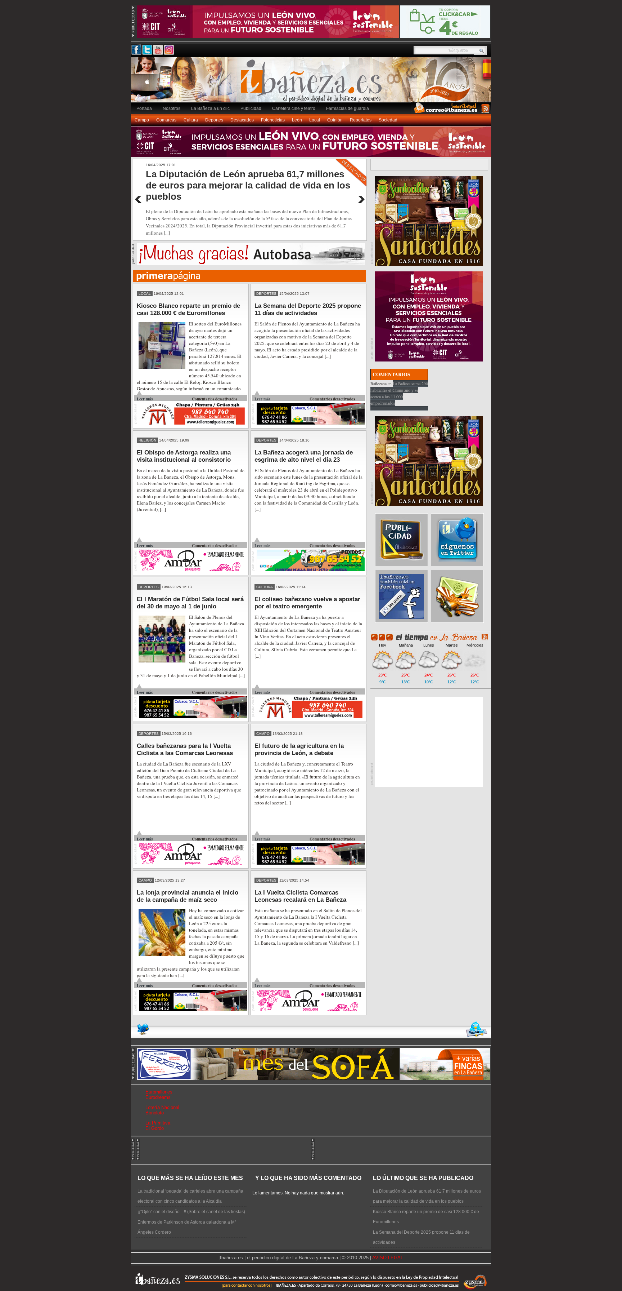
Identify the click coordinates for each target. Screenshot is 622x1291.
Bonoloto (154, 1112)
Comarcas (166, 120)
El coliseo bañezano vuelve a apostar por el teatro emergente (307, 603)
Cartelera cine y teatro (293, 108)
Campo (142, 120)
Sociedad (388, 120)
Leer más (145, 399)
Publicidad (250, 108)
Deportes (214, 120)
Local (314, 120)
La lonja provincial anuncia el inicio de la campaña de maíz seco (187, 896)
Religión (147, 440)
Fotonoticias (273, 120)
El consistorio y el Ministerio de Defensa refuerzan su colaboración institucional (234, 180)
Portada (144, 108)
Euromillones (158, 1092)
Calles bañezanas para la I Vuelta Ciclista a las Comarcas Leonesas (185, 749)
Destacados (242, 120)
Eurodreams (158, 1097)
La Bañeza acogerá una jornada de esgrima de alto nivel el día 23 (303, 456)
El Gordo (154, 1128)
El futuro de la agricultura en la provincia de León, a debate (299, 749)
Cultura (191, 120)
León (297, 120)
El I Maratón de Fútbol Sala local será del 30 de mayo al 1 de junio (190, 603)
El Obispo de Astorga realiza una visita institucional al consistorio (184, 456)
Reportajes (360, 120)
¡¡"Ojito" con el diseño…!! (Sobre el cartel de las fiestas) (191, 1211)
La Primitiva (157, 1123)
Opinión (335, 120)
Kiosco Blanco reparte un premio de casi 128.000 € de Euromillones (188, 309)
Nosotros (171, 108)
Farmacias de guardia (347, 108)
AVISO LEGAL (387, 1257)
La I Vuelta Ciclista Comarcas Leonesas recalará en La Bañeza (300, 896)
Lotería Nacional (162, 1107)
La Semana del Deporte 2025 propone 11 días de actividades (307, 309)
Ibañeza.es (313, 83)
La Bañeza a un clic (210, 108)
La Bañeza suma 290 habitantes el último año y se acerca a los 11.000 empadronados (399, 393)
